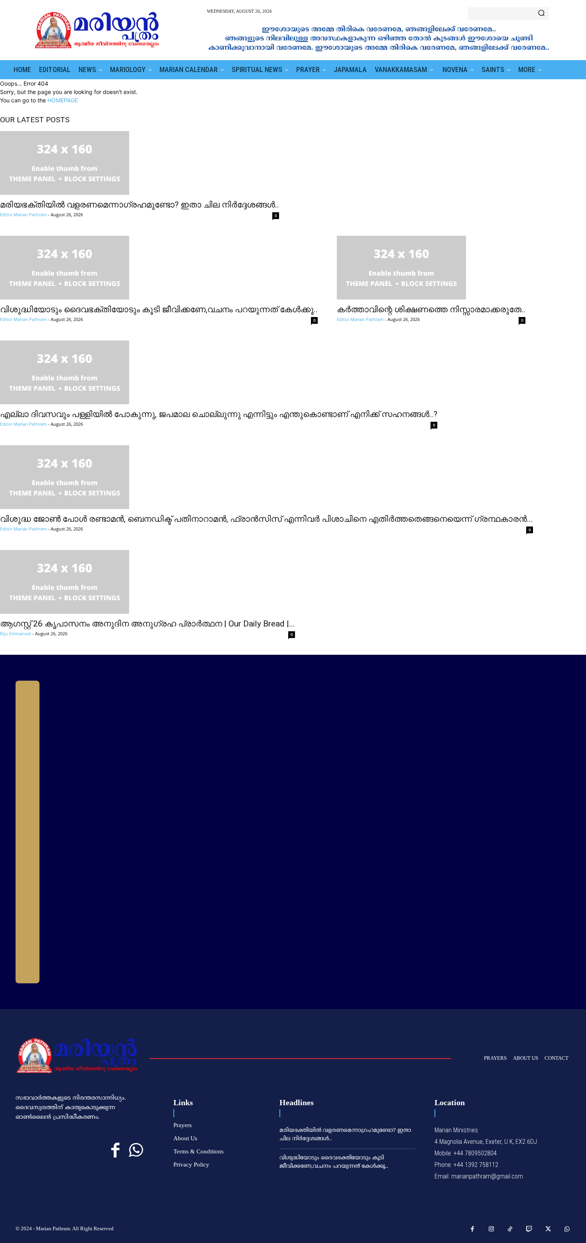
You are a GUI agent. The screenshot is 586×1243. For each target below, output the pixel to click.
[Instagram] (491, 1229)
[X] (548, 1229)
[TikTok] (510, 1229)
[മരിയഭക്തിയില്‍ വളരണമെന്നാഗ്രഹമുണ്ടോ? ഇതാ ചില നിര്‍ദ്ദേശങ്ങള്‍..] (139, 163)
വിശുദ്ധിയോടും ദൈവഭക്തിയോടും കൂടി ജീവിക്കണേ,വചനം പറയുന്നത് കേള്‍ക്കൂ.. (159, 309)
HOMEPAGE (62, 100)
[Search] (541, 13)
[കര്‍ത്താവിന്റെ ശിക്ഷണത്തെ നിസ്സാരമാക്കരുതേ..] (431, 267)
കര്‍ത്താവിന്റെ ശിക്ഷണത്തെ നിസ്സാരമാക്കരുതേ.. (431, 309)
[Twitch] (529, 1229)
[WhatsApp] (136, 1150)
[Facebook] (115, 1150)
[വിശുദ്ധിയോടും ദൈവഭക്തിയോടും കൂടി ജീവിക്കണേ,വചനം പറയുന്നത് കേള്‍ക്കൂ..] (159, 267)
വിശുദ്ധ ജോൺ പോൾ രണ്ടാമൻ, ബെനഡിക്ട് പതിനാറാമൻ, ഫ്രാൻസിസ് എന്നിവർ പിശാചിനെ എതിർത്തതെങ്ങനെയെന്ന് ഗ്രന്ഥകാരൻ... (266, 519)
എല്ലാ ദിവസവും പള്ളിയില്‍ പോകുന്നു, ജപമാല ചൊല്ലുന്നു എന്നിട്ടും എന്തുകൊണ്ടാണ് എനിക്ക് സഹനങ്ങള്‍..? (218, 414)
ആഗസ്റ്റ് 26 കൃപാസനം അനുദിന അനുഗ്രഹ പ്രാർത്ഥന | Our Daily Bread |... (147, 623)
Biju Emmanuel (15, 633)
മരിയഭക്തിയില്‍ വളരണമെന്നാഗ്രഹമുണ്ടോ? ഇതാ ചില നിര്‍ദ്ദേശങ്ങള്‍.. (139, 204)
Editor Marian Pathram (23, 214)
